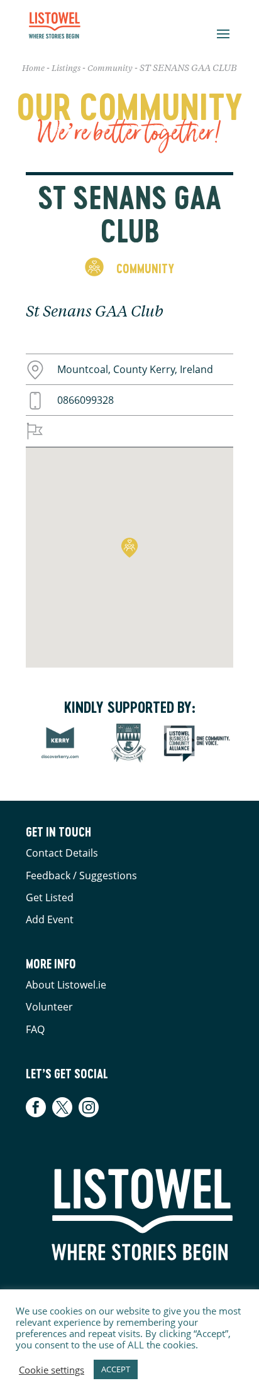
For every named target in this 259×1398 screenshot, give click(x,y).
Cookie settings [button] (51, 1369)
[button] (129, 548)
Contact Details (62, 853)
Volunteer (49, 1007)
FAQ (35, 1029)
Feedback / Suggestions (81, 875)
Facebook (37, 1107)
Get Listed (50, 897)
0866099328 (85, 400)
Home (33, 69)
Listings (66, 69)
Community (110, 69)
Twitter (62, 1107)
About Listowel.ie (66, 985)
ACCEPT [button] (115, 1369)
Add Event (50, 919)
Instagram (88, 1107)
